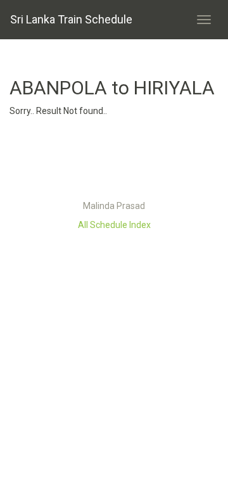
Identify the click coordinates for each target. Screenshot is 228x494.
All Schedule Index (114, 225)
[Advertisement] (114, 161)
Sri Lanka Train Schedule (71, 19)
